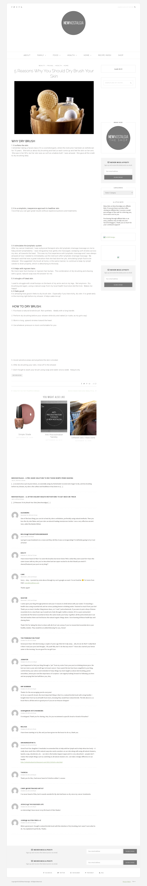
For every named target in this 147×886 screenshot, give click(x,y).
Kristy (23, 553)
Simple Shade (24, 434)
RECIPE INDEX (104, 55)
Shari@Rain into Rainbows (32, 711)
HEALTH (71, 55)
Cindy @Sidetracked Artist (32, 788)
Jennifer (24, 660)
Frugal (50, 65)
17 (94, 384)
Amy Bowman (26, 687)
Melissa (24, 727)
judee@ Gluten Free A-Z (31, 820)
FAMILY (40, 55)
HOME (86, 55)
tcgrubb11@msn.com (31, 583)
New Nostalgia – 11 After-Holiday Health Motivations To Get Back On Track (43, 497)
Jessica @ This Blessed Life (32, 804)
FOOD (55, 55)
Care (23, 574)
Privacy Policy (127, 881)
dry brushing (17, 375)
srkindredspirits (28, 743)
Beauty (42, 65)
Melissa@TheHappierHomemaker (34, 534)
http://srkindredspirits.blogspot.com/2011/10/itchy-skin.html (41, 762)
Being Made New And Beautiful (81, 391)
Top (133, 881)
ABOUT (27, 55)
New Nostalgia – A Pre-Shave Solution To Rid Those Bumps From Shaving (42, 478)
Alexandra (25, 513)
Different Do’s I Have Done (83, 438)
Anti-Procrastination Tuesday (54, 436)
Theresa (24, 772)
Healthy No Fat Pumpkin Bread (26, 391)
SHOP (120, 55)
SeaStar (24, 598)
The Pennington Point (30, 638)
